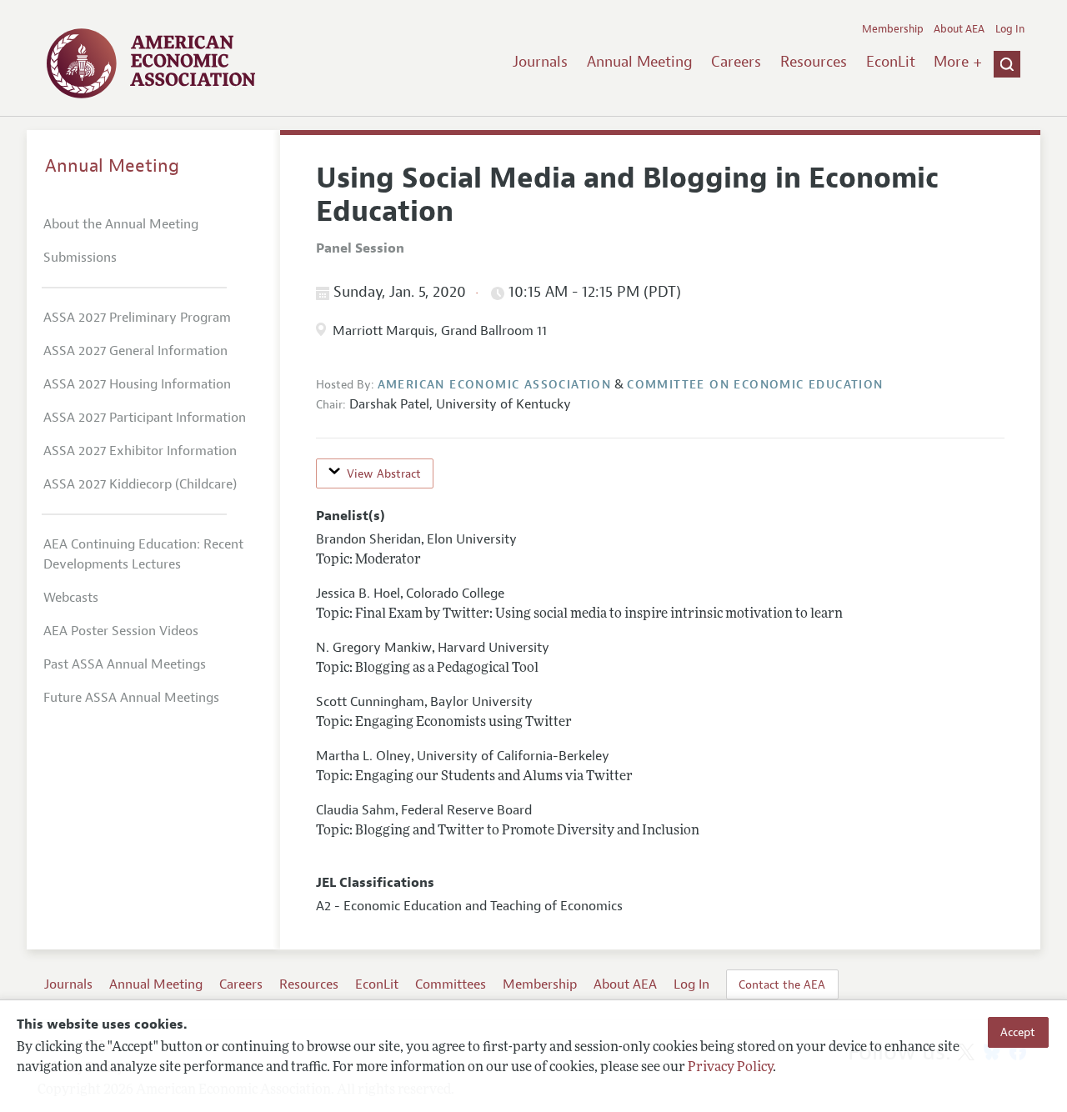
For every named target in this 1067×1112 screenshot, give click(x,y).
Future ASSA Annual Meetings (131, 697)
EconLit (890, 62)
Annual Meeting (640, 62)
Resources (813, 62)
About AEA (959, 29)
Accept (1017, 1031)
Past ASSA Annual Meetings (124, 664)
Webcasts (70, 597)
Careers (736, 62)
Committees (450, 984)
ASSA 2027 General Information (135, 351)
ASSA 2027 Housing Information (137, 384)
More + (958, 62)
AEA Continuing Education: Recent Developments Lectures (143, 554)
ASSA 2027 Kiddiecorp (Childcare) (140, 484)
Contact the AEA (782, 984)
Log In (1009, 29)
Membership (893, 29)
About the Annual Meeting (120, 224)
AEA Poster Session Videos (120, 631)
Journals (540, 62)
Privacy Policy (730, 1067)
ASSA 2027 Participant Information (144, 417)
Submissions (80, 257)
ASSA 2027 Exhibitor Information (140, 451)
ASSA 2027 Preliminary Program (137, 317)
